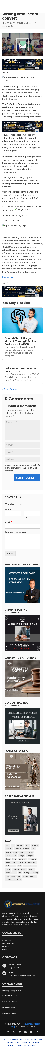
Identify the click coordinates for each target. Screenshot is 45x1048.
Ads (13, 845)
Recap (8, 869)
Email (8, 522)
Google (21, 856)
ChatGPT (9, 849)
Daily (15, 852)
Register (16, 869)
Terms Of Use (24, 1039)
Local (14, 859)
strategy (27, 873)
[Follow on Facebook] (8, 1031)
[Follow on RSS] (37, 1031)
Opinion (15, 862)
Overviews (32, 862)
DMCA (19, 1045)
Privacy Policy (13, 1039)
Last (25, 517)
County (8, 852)
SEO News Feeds (25, 23)
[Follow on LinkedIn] (25, 1031)
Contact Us (9, 1042)
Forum (8, 856)
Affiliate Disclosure (21, 1042)
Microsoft (32, 859)
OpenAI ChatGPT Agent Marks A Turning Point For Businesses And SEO (20, 341)
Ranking (33, 866)
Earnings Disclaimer (29, 1045)
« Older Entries (9, 389)
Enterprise (29, 852)
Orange (23, 862)
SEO (14, 873)
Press (26, 866)
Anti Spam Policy (36, 1039)
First (6, 517)
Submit (10, 553)
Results (31, 869)
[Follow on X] (14, 1031)
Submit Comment (27, 478)
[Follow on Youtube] (31, 1031)
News (8, 862)
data (21, 852)
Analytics (20, 845)
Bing (27, 845)
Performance (10, 866)
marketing (23, 859)
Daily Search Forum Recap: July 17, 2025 (21, 370)
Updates (33, 876)
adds (7, 845)
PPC (19, 866)
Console (18, 849)
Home (5, 1039)
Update (25, 876)
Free (14, 856)
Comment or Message (16, 532)
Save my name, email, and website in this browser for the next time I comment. (22, 468)
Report (23, 869)
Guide (8, 859)
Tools (13, 876)
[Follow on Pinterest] (19, 1031)
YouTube (17, 879)
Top (18, 876)
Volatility (9, 879)
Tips (7, 876)
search (8, 873)
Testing (35, 873)
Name (8, 509)
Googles (30, 856)
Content (26, 849)
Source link (7, 277)
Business (35, 845)
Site (19, 873)
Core (33, 849)
